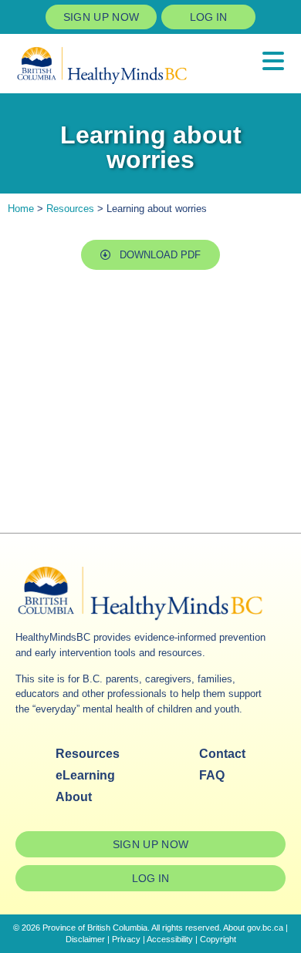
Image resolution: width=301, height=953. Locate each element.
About (74, 796)
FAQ (212, 775)
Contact (222, 753)
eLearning (85, 775)
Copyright (218, 939)
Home (21, 208)
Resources (70, 208)
